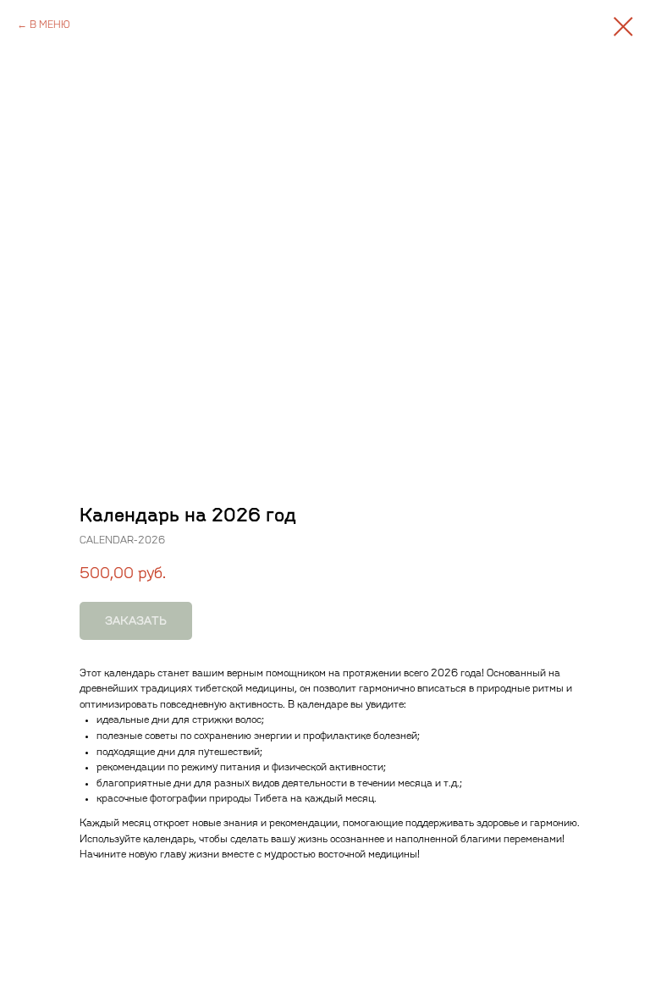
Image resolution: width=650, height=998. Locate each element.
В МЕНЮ (50, 24)
